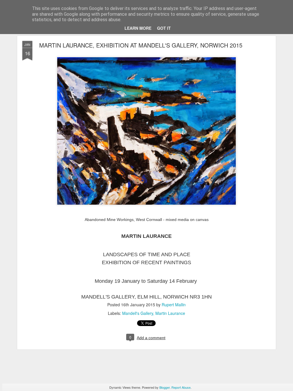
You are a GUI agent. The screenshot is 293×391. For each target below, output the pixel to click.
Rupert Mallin (174, 304)
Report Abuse (181, 387)
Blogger (164, 387)
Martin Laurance (170, 313)
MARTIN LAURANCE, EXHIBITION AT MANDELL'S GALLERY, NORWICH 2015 (140, 45)
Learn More (137, 28)
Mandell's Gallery (137, 313)
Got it (164, 28)
